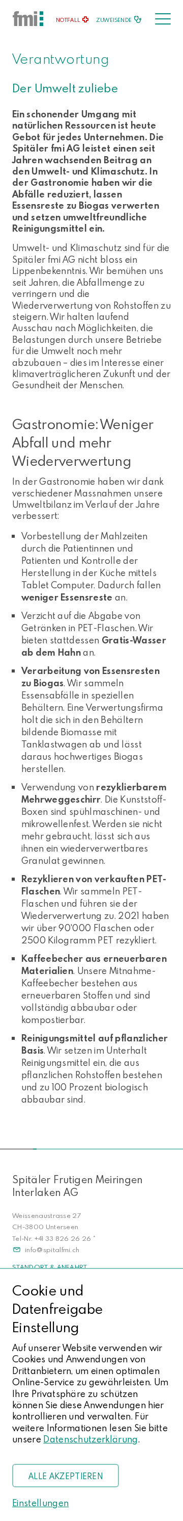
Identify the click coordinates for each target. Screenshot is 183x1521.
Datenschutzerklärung (90, 1439)
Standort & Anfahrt (49, 1266)
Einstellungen (40, 1503)
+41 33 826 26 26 (63, 1238)
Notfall (68, 19)
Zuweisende (114, 19)
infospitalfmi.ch (52, 1249)
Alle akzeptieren (65, 1476)
